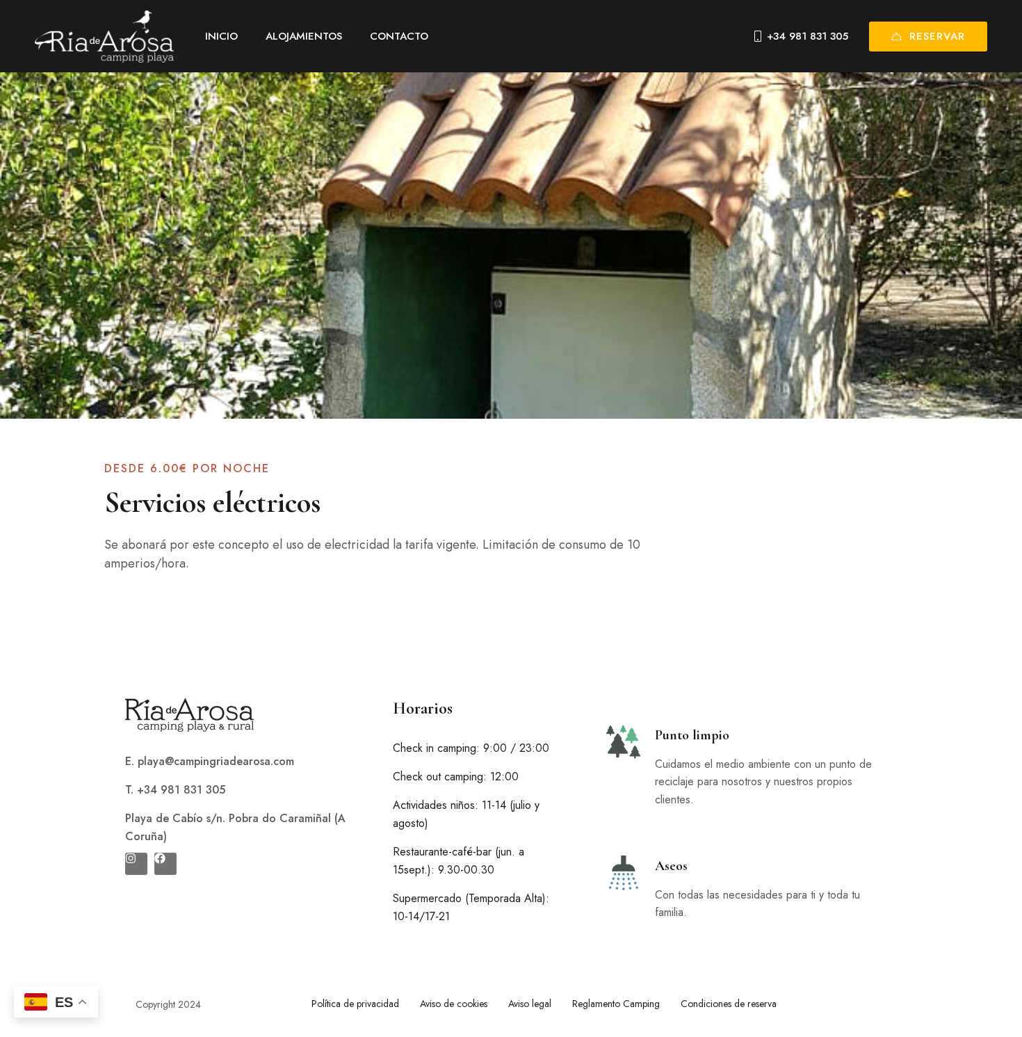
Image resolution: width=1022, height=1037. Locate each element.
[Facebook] (165, 864)
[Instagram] (136, 864)
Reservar (937, 36)
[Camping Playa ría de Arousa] (104, 36)
